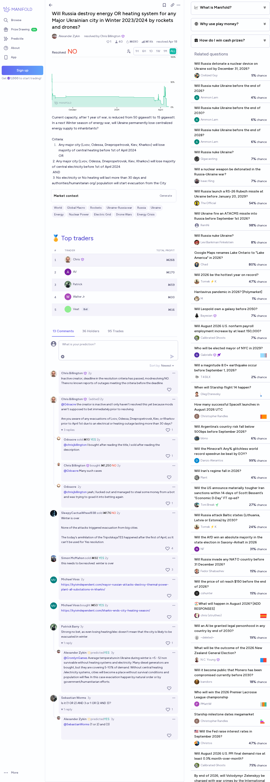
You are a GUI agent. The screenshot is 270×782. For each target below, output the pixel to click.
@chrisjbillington (75, 445)
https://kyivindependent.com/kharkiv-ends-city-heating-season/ (105, 610)
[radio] (137, 51)
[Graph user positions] (128, 51)
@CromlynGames (75, 658)
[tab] (63, 331)
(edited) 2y (96, 399)
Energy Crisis (146, 214)
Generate (166, 196)
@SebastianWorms (76, 724)
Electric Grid (102, 214)
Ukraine (156, 208)
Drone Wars (124, 214)
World (58, 208)
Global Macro (76, 208)
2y (90, 373)
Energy (59, 214)
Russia (141, 208)
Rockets (96, 208)
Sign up (22, 70)
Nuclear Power (79, 214)
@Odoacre (68, 404)
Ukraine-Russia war (119, 208)
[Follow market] (164, 5)
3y (81, 626)
